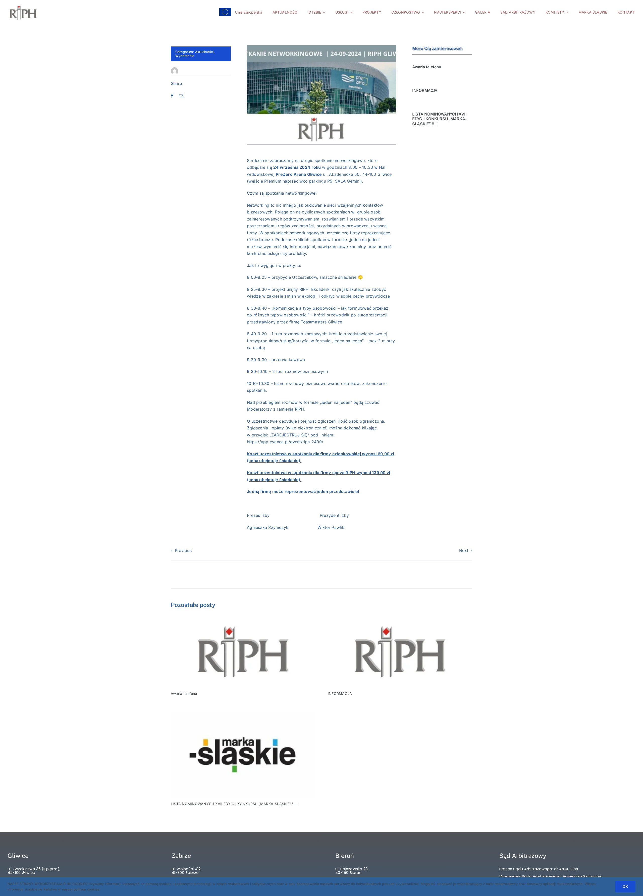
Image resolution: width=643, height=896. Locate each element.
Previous (183, 550)
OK (625, 886)
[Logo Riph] (23, 5)
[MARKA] (243, 713)
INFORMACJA (425, 90)
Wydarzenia (184, 56)
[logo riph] (243, 617)
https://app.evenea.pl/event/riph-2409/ (285, 441)
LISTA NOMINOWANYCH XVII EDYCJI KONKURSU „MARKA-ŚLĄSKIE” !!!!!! (439, 119)
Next (463, 550)
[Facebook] (172, 95)
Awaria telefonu (426, 67)
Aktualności (204, 52)
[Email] (181, 95)
